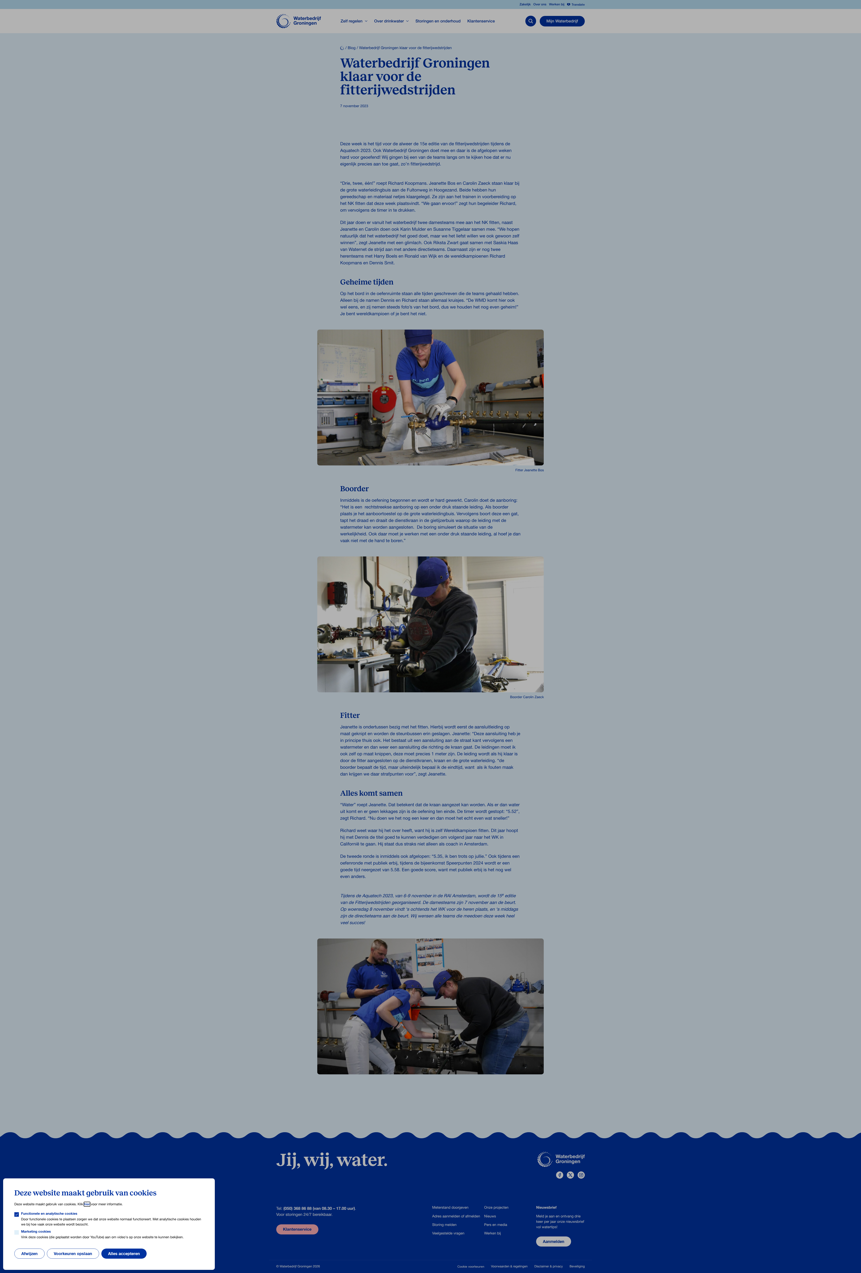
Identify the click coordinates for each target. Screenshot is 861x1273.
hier (87, 1204)
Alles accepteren (124, 1253)
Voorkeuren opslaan (73, 1253)
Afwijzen (29, 1253)
